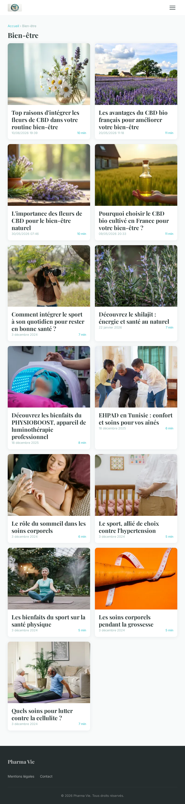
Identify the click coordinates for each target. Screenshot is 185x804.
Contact (46, 776)
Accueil (13, 26)
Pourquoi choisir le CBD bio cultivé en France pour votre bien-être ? (134, 220)
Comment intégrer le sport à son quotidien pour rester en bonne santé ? (48, 321)
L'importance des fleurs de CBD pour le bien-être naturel (47, 220)
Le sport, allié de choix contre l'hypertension (129, 526)
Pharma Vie (21, 761)
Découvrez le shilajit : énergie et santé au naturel (134, 317)
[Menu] (172, 8)
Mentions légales (21, 776)
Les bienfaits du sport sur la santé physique (48, 620)
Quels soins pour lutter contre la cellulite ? (42, 714)
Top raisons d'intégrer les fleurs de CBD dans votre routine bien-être (45, 120)
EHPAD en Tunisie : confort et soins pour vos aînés (135, 418)
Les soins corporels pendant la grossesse (126, 620)
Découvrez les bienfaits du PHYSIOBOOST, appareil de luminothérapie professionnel (49, 425)
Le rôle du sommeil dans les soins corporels (49, 526)
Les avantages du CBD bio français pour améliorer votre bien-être (133, 120)
